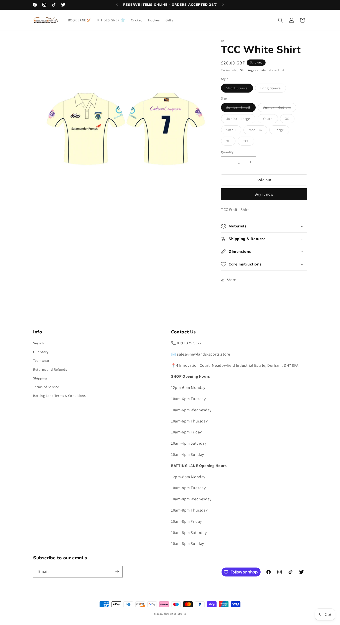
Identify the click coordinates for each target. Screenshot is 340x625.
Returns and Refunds (50, 369)
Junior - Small (241, 108)
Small (233, 130)
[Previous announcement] (117, 4)
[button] (280, 20)
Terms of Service (46, 387)
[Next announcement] (223, 4)
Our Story (40, 352)
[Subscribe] (117, 571)
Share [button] (231, 279)
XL (230, 142)
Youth (270, 119)
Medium (258, 130)
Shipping (246, 70)
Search (38, 343)
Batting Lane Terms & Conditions (59, 395)
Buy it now (264, 194)
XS (289, 119)
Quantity (227, 152)
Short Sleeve (239, 89)
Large (282, 130)
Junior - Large (240, 119)
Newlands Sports (175, 613)
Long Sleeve (273, 89)
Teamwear (41, 360)
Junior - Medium (279, 108)
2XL (248, 142)
